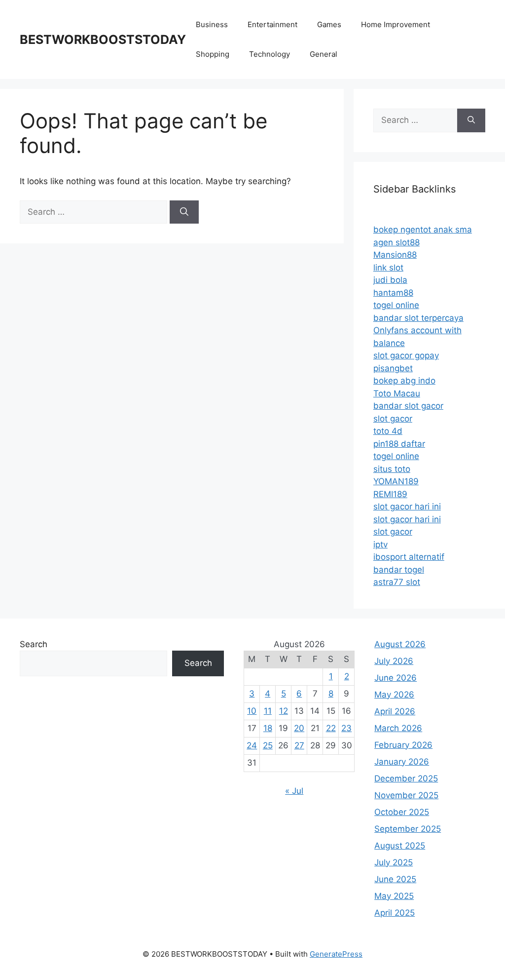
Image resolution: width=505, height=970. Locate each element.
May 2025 (394, 896)
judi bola (390, 280)
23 (346, 728)
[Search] (184, 212)
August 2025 (399, 846)
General (323, 54)
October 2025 (401, 812)
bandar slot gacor (408, 406)
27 (299, 745)
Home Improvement (395, 24)
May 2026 (394, 694)
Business (212, 24)
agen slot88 (396, 242)
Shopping (212, 54)
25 (268, 745)
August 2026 (400, 644)
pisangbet (393, 368)
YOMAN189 (396, 481)
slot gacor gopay (406, 355)
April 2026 (394, 711)
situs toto (391, 469)
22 (331, 728)
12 (283, 711)
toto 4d (387, 431)
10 (251, 711)
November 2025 (406, 795)
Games (329, 24)
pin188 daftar (399, 444)
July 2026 (393, 661)
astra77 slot (396, 582)
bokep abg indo (404, 381)
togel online (396, 305)
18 (267, 728)
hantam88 (393, 293)
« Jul (294, 791)
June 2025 (395, 879)
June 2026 (395, 678)
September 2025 (407, 829)
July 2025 (393, 862)
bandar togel (398, 570)
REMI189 (390, 494)
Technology (269, 54)
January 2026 (401, 762)
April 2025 (394, 913)
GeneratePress (336, 954)
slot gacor (392, 419)
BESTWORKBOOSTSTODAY (103, 39)
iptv (380, 544)
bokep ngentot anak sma (422, 229)
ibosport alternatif (408, 557)
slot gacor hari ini (407, 506)
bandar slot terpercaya (418, 318)
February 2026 (403, 745)
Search (33, 644)
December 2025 (406, 778)
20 (299, 728)
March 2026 (398, 728)
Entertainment (272, 24)
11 (268, 711)
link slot (388, 267)
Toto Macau (396, 393)
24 (252, 745)
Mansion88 (395, 255)
